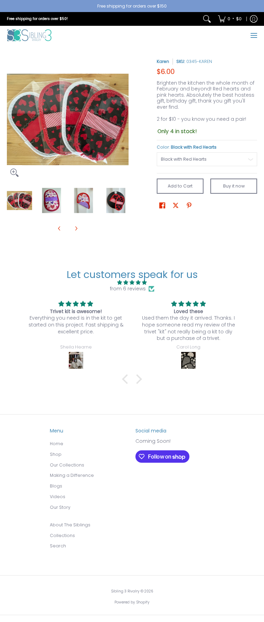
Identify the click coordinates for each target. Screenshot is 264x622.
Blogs (56, 486)
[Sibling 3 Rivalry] (29, 35)
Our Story (60, 507)
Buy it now (234, 186)
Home (56, 444)
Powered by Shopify (132, 602)
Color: (187, 147)
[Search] (207, 19)
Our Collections (67, 465)
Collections (62, 535)
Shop (56, 454)
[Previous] (11, 119)
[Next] (123, 119)
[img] (131, 282)
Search (58, 546)
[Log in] (254, 19)
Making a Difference (72, 475)
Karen (163, 61)
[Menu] (253, 35)
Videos (57, 497)
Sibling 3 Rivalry (125, 591)
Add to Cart (180, 186)
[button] (162, 205)
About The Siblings (70, 525)
